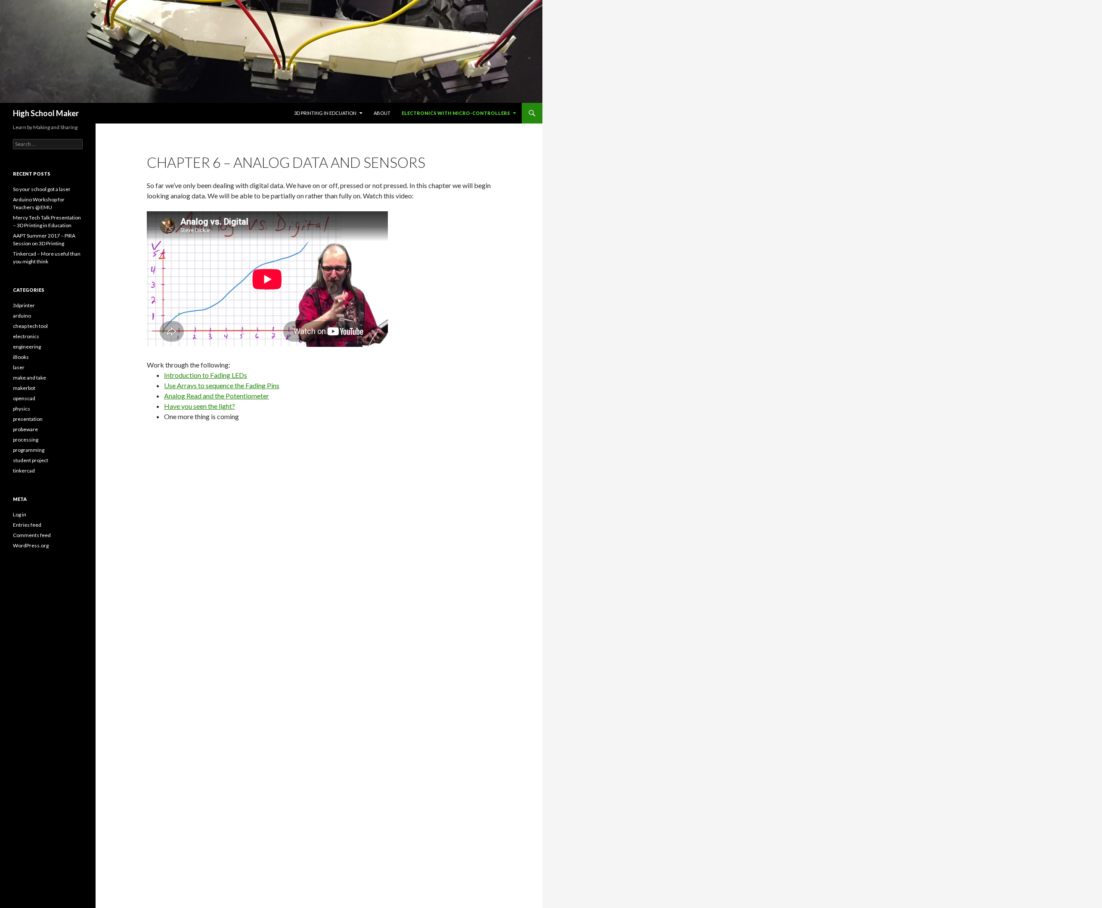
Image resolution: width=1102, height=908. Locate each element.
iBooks (21, 357)
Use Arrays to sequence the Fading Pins (221, 385)
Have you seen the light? (199, 406)
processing (25, 439)
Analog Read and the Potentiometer (216, 396)
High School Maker (46, 113)
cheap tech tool (30, 326)
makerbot (24, 388)
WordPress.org (31, 545)
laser (19, 367)
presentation (28, 419)
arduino (22, 315)
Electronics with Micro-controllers (456, 113)
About (382, 113)
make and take (29, 377)
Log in (19, 514)
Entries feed (27, 525)
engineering (27, 346)
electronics (26, 336)
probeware (25, 429)
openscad (24, 398)
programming (28, 450)
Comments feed (32, 535)
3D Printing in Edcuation (325, 113)
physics (21, 408)
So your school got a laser (42, 189)
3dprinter (24, 305)
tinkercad (24, 470)
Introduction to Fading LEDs (205, 375)
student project (30, 460)
